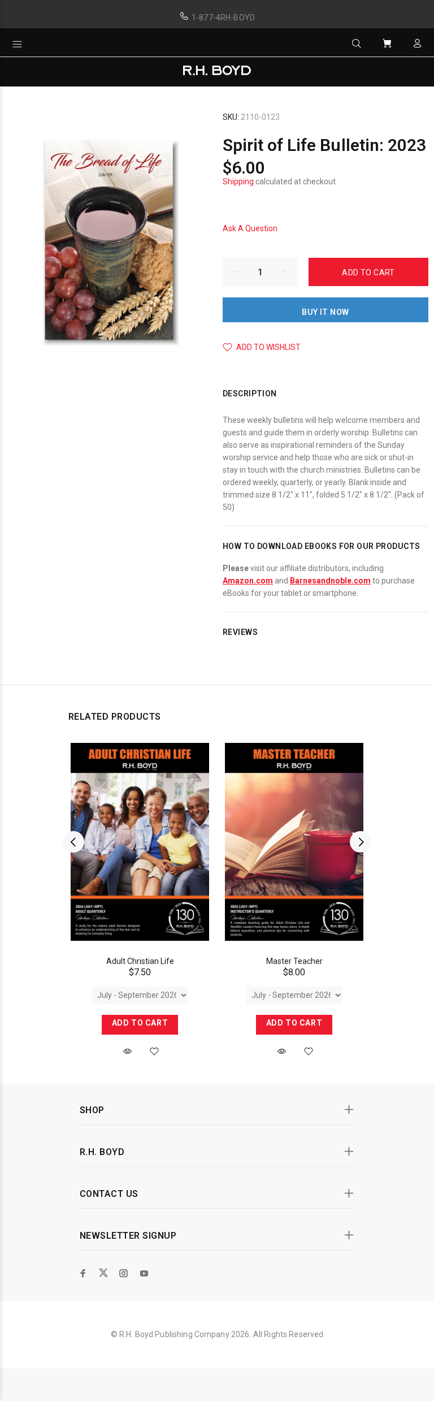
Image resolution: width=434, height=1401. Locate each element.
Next (360, 842)
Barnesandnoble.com (330, 580)
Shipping (238, 181)
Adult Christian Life (140, 961)
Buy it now (325, 312)
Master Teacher (294, 961)
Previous (73, 842)
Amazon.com (248, 580)
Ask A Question (250, 228)
